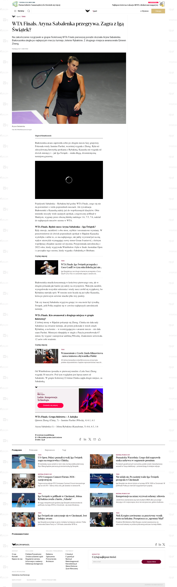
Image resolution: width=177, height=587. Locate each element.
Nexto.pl (69, 559)
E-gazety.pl (70, 557)
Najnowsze (50, 450)
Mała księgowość (72, 561)
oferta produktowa (49, 580)
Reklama (49, 554)
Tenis (24, 16)
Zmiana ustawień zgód (34, 557)
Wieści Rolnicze (71, 566)
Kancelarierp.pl (71, 564)
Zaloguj (158, 11)
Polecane (33, 450)
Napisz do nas (17, 559)
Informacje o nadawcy (34, 561)
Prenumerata (51, 559)
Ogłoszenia (50, 557)
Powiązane (17, 450)
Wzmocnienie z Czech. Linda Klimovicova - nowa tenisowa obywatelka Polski (82, 355)
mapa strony (16, 580)
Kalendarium (31, 580)
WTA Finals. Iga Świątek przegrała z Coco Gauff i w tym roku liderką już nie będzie (80, 266)
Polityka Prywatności (33, 554)
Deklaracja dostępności (34, 564)
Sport (18, 16)
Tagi (64, 450)
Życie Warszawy (72, 569)
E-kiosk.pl (69, 554)
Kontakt (15, 557)
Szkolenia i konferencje (21, 575)
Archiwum (50, 561)
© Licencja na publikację (44, 435)
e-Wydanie (145, 11)
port (95, 11)
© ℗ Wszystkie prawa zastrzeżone (48, 437)
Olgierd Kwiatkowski (43, 136)
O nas (14, 554)
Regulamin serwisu (33, 559)
